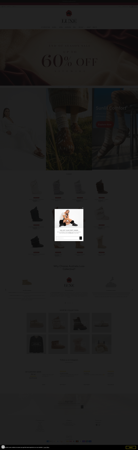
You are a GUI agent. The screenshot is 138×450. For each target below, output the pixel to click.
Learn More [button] (46, 447)
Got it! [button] (130, 447)
